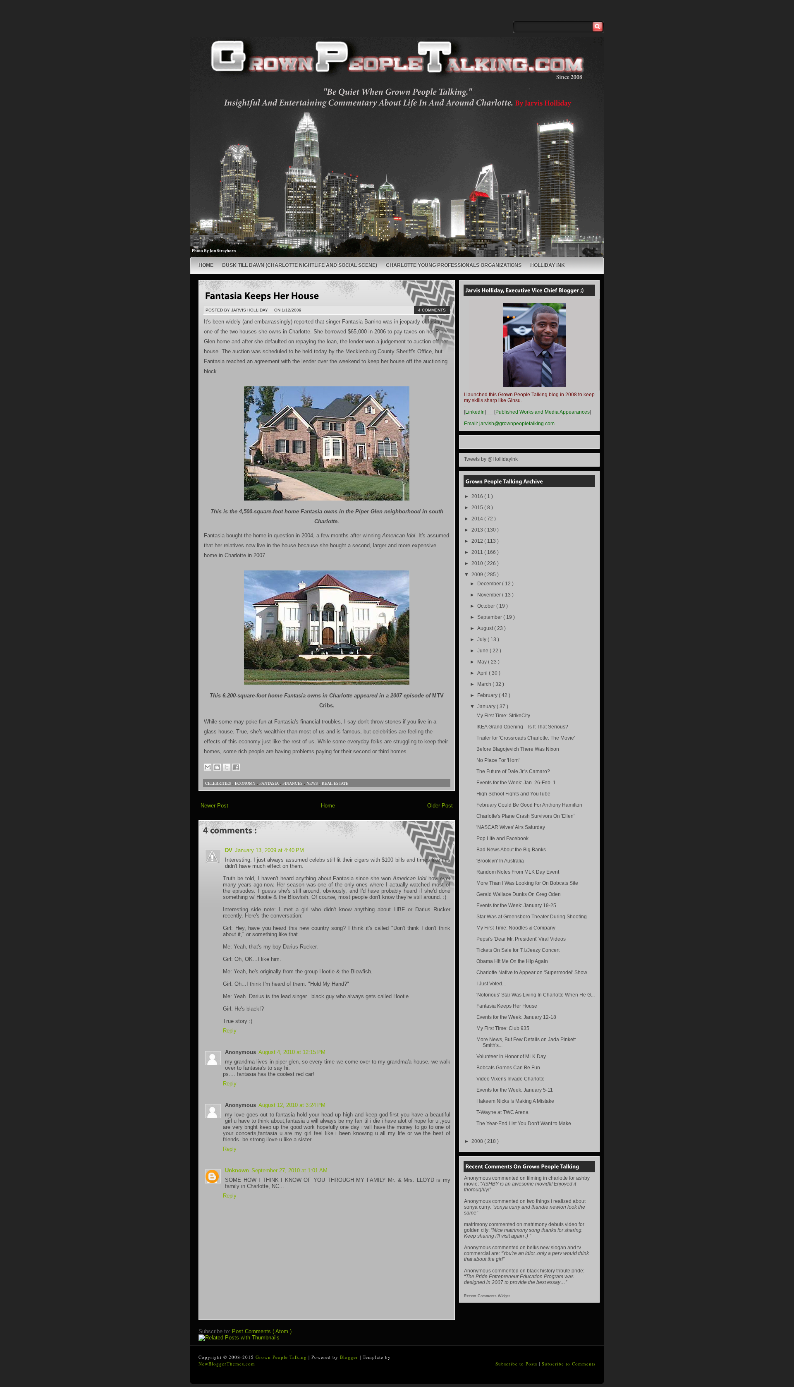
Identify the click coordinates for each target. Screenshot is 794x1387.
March (485, 684)
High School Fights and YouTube (513, 794)
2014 (477, 519)
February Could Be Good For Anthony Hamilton (529, 805)
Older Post (440, 805)
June (483, 651)
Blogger (350, 1357)
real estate (335, 783)
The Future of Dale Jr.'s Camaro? (513, 771)
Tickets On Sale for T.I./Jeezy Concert (518, 950)
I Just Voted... (491, 984)
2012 (477, 541)
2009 (477, 574)
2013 (477, 530)
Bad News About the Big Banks (511, 850)
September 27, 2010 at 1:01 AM (289, 1170)
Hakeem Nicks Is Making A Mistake (515, 1101)
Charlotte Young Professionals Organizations (453, 265)
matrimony (476, 1224)
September (490, 617)
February (488, 695)
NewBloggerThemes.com (226, 1364)
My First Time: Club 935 (502, 1028)
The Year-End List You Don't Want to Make (523, 1123)
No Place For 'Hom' (497, 760)
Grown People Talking (282, 1357)
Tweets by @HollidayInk (491, 459)
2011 (477, 552)
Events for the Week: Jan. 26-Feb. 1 (516, 783)
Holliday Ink (547, 265)
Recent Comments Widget (487, 1296)
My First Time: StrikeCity (503, 716)
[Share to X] (226, 767)
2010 (477, 563)
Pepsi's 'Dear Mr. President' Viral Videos (521, 939)
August (485, 628)
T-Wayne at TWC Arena (502, 1112)
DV (228, 850)
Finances (293, 783)
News (312, 783)
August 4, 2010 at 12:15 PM (291, 1052)
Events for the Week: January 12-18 (516, 1017)
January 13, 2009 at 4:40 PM (269, 850)
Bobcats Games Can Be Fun (508, 1068)
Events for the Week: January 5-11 (514, 1090)
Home (205, 265)
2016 (477, 496)
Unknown (237, 1170)
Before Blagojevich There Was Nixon (517, 749)
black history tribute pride (555, 1271)
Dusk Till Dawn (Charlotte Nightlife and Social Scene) (299, 265)
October (486, 606)
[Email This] (207, 767)
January (487, 706)
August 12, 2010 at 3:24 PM (291, 1105)
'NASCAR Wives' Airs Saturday (510, 827)
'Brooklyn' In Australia (500, 861)
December (489, 584)
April (483, 673)
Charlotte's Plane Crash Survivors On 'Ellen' (525, 816)
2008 (477, 1141)
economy (246, 783)
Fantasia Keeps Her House (506, 1006)
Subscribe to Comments (569, 1364)
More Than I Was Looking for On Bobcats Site (527, 883)
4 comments (432, 310)
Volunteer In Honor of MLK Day (511, 1056)
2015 (477, 507)
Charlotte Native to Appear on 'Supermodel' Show (531, 972)
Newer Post (214, 805)
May (482, 662)
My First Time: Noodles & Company (515, 928)
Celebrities (218, 783)
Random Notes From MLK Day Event (517, 872)
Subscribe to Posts (517, 1364)
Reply (230, 1031)
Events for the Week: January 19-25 (516, 905)
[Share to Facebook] (236, 767)
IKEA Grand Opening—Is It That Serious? (522, 727)
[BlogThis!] (217, 767)
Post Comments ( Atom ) (262, 1331)
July (482, 639)
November (489, 595)
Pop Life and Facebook (502, 838)
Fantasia (269, 783)
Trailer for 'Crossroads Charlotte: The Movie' (525, 738)
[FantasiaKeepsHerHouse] (262, 295)
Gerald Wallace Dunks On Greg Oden (518, 894)
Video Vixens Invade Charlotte (510, 1079)
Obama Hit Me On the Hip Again (512, 961)
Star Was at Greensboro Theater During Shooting (531, 917)
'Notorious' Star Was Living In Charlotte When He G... (535, 995)
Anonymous (477, 1178)
